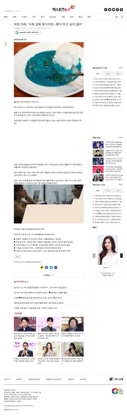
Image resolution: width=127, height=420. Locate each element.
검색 (116, 17)
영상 (80, 17)
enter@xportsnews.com (34, 229)
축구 (42, 17)
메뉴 (122, 17)
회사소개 (7, 379)
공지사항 (83, 379)
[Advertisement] (107, 121)
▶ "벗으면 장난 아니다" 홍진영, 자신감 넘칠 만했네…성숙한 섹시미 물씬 (42, 245)
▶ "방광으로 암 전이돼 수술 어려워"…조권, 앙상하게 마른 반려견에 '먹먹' (42, 251)
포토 (72, 17)
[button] (121, 255)
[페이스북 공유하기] (46, 267)
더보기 (120, 68)
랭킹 (6, 17)
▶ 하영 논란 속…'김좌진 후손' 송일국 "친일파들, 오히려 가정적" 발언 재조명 (43, 242)
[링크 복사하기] (56, 267)
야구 (34, 17)
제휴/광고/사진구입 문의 (54, 379)
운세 (89, 17)
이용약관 (19, 379)
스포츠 (24, 17)
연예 (14, 17)
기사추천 (48, 275)
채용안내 (71, 379)
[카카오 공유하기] (42, 267)
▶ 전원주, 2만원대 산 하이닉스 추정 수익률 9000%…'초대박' (37, 239)
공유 (6, 45)
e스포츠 (53, 17)
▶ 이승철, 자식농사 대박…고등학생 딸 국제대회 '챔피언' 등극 (37, 248)
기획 (63, 17)
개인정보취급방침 (34, 379)
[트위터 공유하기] (51, 267)
